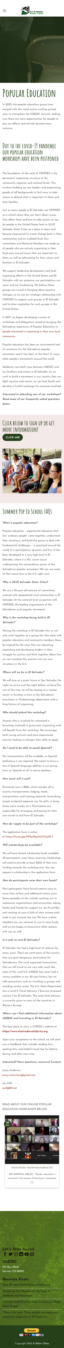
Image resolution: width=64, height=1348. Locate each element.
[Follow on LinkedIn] (21, 1254)
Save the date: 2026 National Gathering (26, 1285)
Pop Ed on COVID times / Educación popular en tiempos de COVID (32, 1167)
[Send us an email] (32, 1254)
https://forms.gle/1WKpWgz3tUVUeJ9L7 (29, 837)
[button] (4, 11)
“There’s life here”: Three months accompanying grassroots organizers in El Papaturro (30, 1314)
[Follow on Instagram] (16, 1254)
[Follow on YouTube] (27, 1254)
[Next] (58, 1154)
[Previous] (6, 1154)
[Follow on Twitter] (10, 1254)
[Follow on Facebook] (5, 1254)
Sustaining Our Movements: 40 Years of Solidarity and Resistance (26, 1293)
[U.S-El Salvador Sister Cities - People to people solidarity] (32, 11)
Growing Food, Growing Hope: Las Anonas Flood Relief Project (31, 1304)
